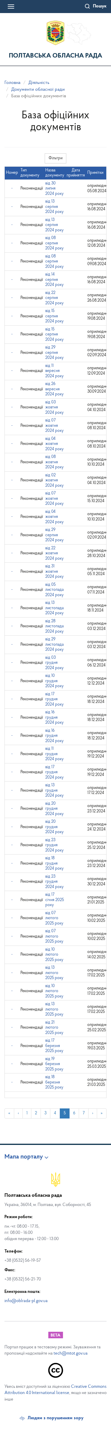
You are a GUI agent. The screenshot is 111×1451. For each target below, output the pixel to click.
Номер (12, 173)
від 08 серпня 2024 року (54, 243)
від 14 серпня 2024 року (54, 279)
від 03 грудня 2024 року (54, 663)
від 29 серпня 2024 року (54, 352)
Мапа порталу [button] (23, 1157)
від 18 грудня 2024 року (54, 863)
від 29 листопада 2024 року (54, 644)
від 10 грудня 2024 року (54, 681)
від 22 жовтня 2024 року (54, 553)
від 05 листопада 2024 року (54, 590)
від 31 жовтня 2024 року (54, 571)
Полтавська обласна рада (55, 55)
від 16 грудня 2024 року (54, 717)
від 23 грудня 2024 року (54, 845)
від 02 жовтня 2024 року (54, 480)
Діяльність (38, 82)
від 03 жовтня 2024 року (54, 407)
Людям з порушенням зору (55, 1418)
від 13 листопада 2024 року (54, 608)
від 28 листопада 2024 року (54, 626)
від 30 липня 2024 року (54, 188)
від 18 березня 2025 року (54, 1082)
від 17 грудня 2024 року (54, 699)
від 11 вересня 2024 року (54, 371)
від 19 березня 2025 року (54, 1064)
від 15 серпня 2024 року (54, 316)
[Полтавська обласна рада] (55, 33)
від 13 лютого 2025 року (54, 972)
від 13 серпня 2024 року (54, 206)
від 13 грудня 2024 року (54, 790)
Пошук (100, 6)
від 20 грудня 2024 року (54, 808)
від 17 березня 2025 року (54, 1045)
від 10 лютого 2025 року (54, 954)
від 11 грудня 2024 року (54, 754)
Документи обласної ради (38, 89)
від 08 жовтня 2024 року (54, 462)
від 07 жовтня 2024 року (54, 425)
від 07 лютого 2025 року (54, 918)
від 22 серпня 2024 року (54, 298)
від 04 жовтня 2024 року (54, 444)
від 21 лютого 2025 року (54, 1027)
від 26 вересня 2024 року (54, 389)
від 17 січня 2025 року (54, 899)
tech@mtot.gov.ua (71, 1353)
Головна (12, 82)
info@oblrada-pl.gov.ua (26, 1301)
